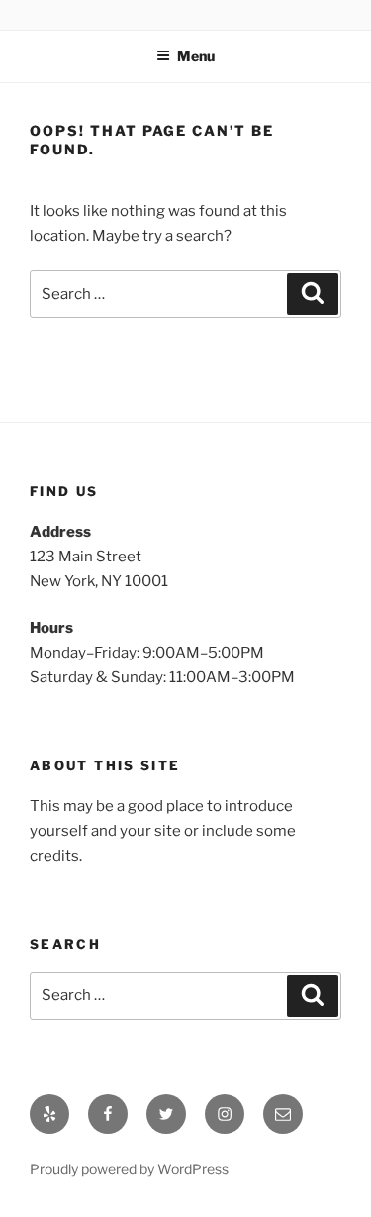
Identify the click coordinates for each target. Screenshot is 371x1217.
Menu (196, 56)
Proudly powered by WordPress (129, 1169)
